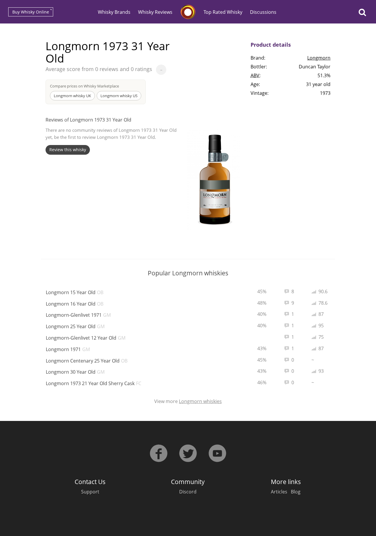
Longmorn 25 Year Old (75, 326)
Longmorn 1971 (68, 349)
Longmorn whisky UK (72, 95)
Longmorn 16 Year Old (74, 304)
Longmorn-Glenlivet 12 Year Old (85, 338)
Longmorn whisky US (118, 95)
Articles (279, 491)
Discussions (263, 12)
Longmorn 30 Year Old (75, 372)
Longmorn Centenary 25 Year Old (86, 361)
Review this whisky (67, 149)
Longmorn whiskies (200, 401)
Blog (296, 491)
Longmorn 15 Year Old (74, 292)
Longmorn (318, 58)
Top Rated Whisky (223, 12)
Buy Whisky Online (30, 12)
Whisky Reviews (155, 12)
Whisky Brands (114, 12)
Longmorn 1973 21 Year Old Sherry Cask (93, 383)
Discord (188, 491)
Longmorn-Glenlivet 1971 (78, 315)
